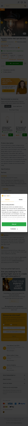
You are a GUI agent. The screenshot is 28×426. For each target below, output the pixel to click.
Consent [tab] (7, 199)
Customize (13, 228)
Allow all (14, 224)
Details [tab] (20, 199)
